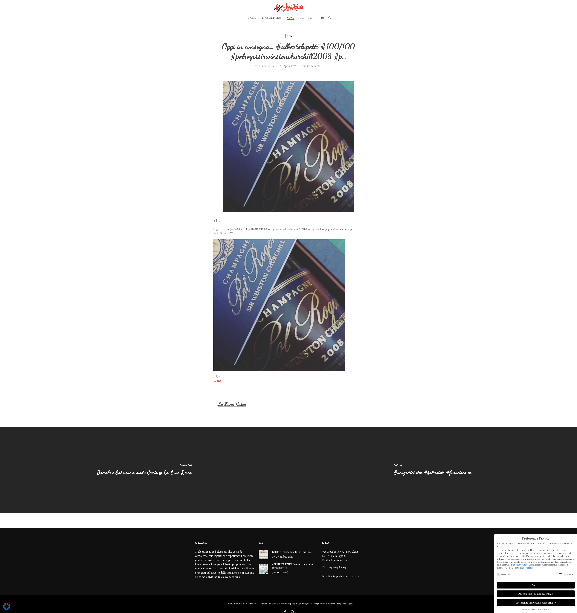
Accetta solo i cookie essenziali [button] (535, 593)
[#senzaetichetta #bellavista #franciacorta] (432, 470)
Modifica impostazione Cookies (340, 576)
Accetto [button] (535, 585)
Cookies (322, 603)
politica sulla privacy (517, 565)
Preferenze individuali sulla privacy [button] (536, 602)
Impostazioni (526, 568)
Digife (350, 603)
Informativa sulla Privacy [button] (541, 609)
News (289, 36)
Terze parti (568, 574)
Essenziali (505, 574)
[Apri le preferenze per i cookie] (6, 609)
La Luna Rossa (265, 66)
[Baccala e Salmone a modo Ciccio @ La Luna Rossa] (144, 470)
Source (217, 380)
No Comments (311, 66)
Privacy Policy (333, 603)
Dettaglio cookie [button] (527, 609)
